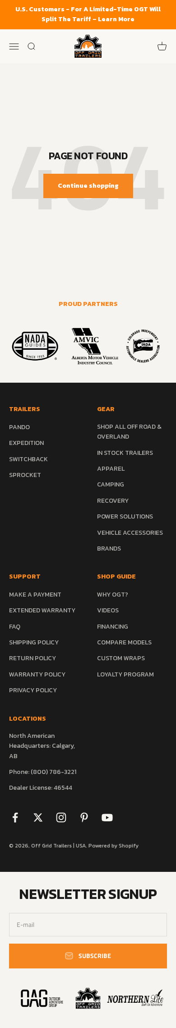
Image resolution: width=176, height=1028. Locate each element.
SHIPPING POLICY (34, 642)
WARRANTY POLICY (37, 674)
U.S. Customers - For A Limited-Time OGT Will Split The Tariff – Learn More (88, 14)
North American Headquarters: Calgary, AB (42, 746)
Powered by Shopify (113, 846)
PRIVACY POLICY (33, 690)
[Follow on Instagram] (61, 817)
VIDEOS (108, 610)
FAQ (14, 626)
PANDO (19, 427)
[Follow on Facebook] (15, 817)
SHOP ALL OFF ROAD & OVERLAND (129, 431)
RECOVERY (113, 500)
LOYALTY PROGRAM (125, 674)
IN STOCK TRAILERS (125, 453)
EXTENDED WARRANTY (42, 610)
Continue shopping (88, 185)
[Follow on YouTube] (107, 817)
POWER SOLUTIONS (125, 516)
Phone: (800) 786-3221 (42, 772)
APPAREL (111, 468)
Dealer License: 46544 (40, 787)
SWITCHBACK (28, 459)
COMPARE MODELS (124, 642)
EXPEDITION (26, 443)
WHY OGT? (112, 594)
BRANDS (109, 548)
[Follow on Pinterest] (84, 817)
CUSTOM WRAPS (121, 658)
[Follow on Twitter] (38, 817)
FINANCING (112, 626)
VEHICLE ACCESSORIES (130, 532)
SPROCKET (25, 475)
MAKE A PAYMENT (35, 594)
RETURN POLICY (32, 658)
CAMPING (110, 484)
